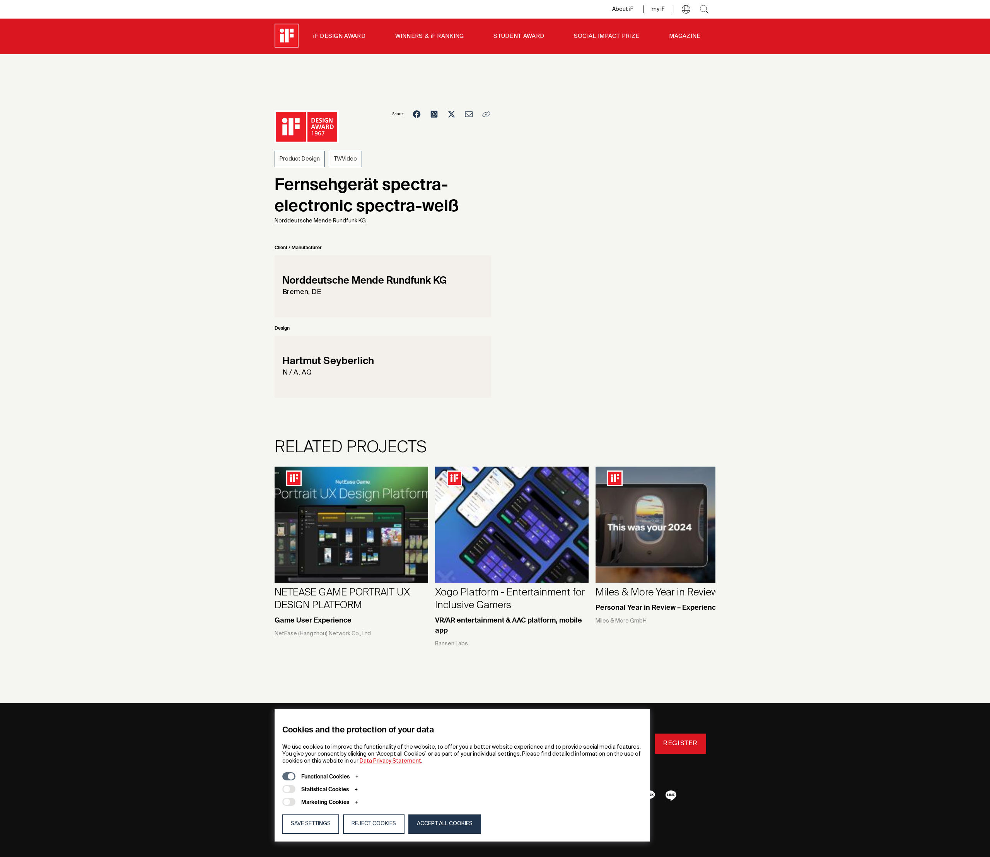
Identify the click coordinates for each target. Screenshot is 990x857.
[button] (686, 9)
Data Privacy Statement (390, 761)
